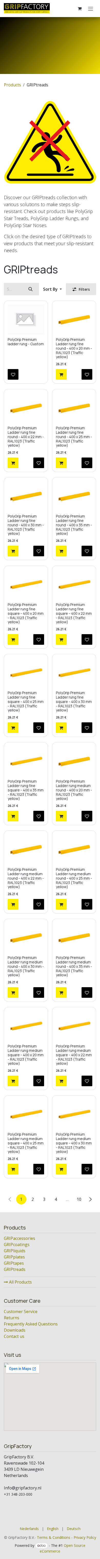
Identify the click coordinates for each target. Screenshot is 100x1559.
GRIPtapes (14, 1263)
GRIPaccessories (19, 1238)
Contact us (14, 1336)
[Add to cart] (61, 374)
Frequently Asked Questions (31, 1324)
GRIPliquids (14, 1251)
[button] (52, 289)
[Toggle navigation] (90, 8)
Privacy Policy (85, 1537)
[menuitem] (29, 1528)
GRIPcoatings (16, 1244)
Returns (11, 1318)
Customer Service (20, 1311)
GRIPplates (14, 1257)
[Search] (30, 289)
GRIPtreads (14, 1269)
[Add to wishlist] (13, 374)
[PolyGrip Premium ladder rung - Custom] (26, 319)
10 (79, 1199)
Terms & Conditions (53, 1537)
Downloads (14, 1330)
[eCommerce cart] (79, 8)
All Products (20, 1282)
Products (12, 85)
